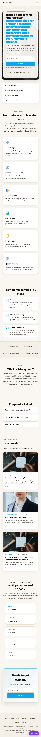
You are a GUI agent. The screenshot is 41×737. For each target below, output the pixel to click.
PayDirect (15, 95)
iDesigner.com (14, 730)
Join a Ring (20, 64)
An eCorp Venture (7, 4)
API (6, 718)
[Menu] (36, 3)
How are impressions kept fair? (16, 417)
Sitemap (11, 718)
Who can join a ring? (12, 424)
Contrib (12, 633)
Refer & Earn (34, 733)
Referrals (13, 644)
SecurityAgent (18, 90)
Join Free (20, 695)
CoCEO (12, 656)
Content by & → (17, 448)
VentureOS (14, 85)
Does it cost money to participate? (17, 410)
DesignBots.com (20, 732)
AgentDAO (13, 621)
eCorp (17, 718)
